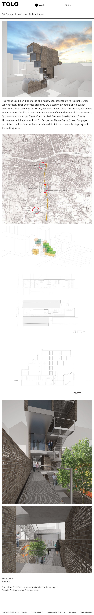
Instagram (86, 612)
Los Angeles (72, 612)
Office (68, 5)
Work (41, 5)
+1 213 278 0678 (37, 612)
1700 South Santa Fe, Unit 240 (56, 612)
